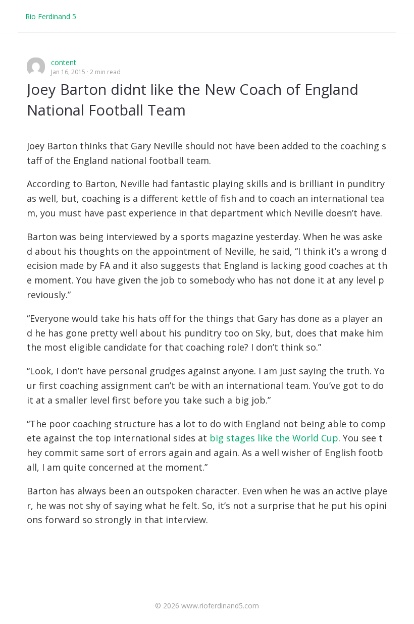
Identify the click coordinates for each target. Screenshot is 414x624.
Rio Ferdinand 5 (50, 16)
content (63, 62)
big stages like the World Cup (274, 438)
